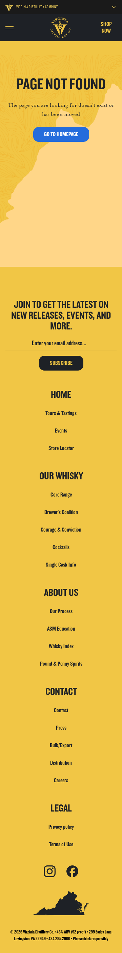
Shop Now (106, 27)
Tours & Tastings (61, 413)
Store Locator (61, 448)
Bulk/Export (61, 745)
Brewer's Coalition (61, 512)
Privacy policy (61, 827)
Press (61, 728)
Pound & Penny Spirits (61, 664)
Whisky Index (61, 646)
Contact (61, 710)
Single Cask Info (61, 565)
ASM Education (61, 629)
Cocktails (61, 547)
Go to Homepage (61, 134)
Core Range (61, 494)
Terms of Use (61, 844)
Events (61, 430)
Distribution (61, 763)
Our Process (61, 611)
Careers (61, 780)
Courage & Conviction (61, 530)
